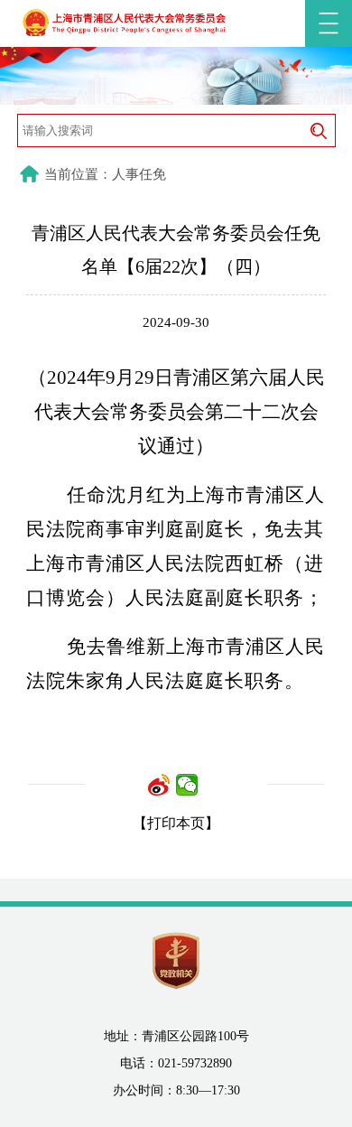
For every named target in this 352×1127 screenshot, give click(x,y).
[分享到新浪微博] (159, 785)
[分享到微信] (187, 785)
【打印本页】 (176, 823)
